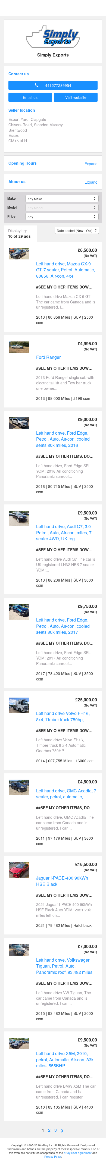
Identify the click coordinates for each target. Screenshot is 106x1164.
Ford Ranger (48, 357)
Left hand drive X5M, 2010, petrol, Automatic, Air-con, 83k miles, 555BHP (64, 1059)
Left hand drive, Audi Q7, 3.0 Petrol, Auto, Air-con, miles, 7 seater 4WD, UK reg (64, 532)
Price (11, 216)
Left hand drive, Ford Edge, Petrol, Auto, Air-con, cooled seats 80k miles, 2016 (63, 439)
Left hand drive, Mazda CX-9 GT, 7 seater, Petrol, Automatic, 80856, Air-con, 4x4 (65, 270)
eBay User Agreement (78, 1153)
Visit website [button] (75, 97)
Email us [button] (30, 97)
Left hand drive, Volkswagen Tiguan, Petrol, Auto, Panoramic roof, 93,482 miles (64, 966)
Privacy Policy (52, 1157)
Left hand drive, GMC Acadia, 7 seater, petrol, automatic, (66, 793)
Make (11, 198)
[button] (53, 85)
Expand (91, 163)
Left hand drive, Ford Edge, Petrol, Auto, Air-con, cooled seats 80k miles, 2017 (63, 626)
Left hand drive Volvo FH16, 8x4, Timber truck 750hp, (63, 716)
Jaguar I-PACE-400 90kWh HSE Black (62, 881)
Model (12, 207)
